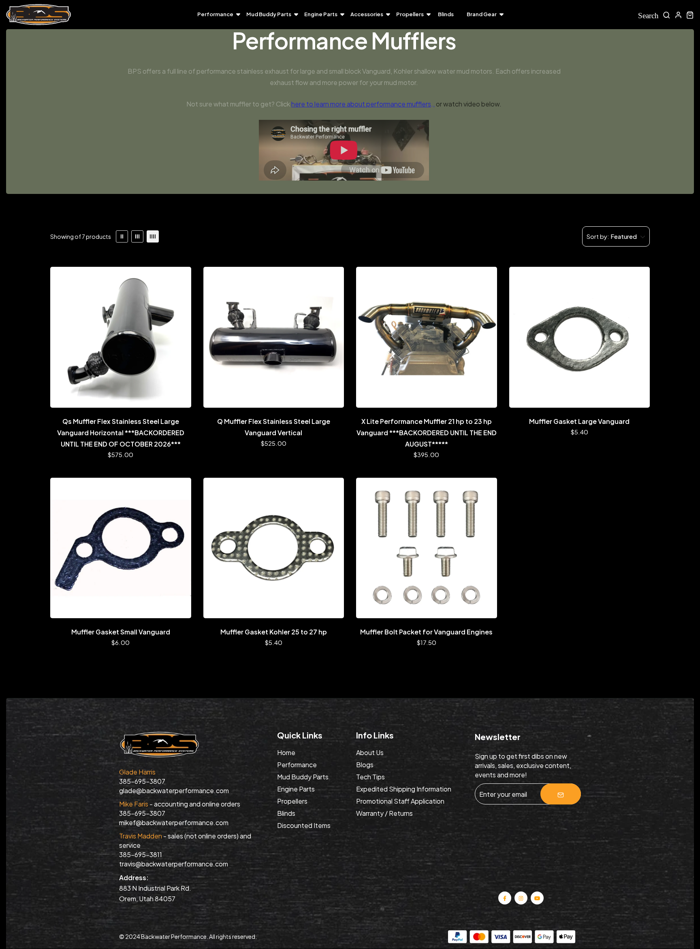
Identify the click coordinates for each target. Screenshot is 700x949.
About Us (370, 752)
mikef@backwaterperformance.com (173, 822)
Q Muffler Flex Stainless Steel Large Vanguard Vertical (273, 427)
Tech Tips (370, 776)
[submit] (560, 793)
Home (286, 752)
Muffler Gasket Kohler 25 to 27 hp (273, 632)
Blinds (446, 14)
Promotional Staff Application (400, 801)
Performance (215, 14)
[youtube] (537, 897)
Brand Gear (482, 14)
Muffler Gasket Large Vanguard (579, 421)
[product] (120, 337)
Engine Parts (320, 14)
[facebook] (504, 897)
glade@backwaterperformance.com (174, 790)
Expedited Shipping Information (403, 789)
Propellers (410, 14)
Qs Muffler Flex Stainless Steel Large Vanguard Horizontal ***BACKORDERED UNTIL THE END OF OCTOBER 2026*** (120, 432)
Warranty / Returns (384, 813)
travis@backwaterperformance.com (173, 864)
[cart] (690, 15)
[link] (122, 236)
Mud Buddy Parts (268, 14)
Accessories (366, 14)
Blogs (364, 764)
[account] (678, 15)
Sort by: (598, 236)
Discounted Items (304, 825)
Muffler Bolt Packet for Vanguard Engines (426, 632)
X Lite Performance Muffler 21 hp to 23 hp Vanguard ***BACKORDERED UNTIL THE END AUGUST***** (426, 432)
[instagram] (521, 897)
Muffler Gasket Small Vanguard (120, 632)
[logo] (38, 15)
